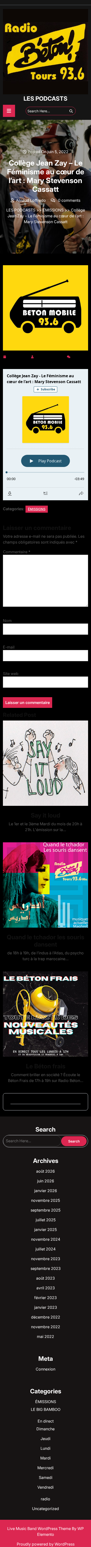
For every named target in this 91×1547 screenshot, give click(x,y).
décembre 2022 (45, 1317)
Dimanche (45, 1428)
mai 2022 (45, 1336)
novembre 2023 (45, 1258)
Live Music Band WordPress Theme (39, 1528)
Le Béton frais (45, 1066)
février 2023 (45, 1297)
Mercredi (45, 1467)
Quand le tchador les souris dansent (45, 940)
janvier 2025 (45, 1229)
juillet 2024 (45, 1249)
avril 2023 (45, 1287)
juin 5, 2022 (18, 356)
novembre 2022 (45, 1326)
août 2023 (45, 1278)
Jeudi (45, 1438)
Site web (10, 673)
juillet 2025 (46, 1219)
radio (45, 1498)
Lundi (45, 1448)
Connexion (45, 1369)
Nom (7, 620)
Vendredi (45, 1487)
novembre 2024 (45, 1239)
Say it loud (45, 815)
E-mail (9, 647)
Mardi (45, 1458)
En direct (46, 1421)
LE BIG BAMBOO (45, 1409)
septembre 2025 (45, 1210)
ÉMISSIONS (53, 210)
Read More (43, 763)
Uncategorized (45, 1508)
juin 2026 (45, 1180)
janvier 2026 (45, 1190)
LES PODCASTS (45, 98)
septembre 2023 (46, 1268)
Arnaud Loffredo (50, 356)
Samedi (45, 1477)
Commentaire (16, 551)
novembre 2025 (45, 1200)
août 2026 (45, 1171)
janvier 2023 (45, 1307)
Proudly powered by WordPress (45, 1544)
